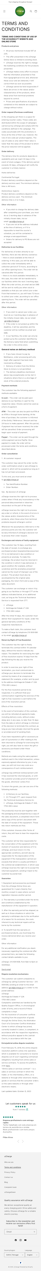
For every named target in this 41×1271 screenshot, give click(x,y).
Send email (6, 969)
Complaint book (10, 1187)
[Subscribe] (34, 1231)
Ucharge (16, 1267)
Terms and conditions (12, 1167)
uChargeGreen (10, 1192)
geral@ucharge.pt (16, 221)
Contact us (8, 1177)
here (8, 1066)
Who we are (8, 1162)
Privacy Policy (9, 1172)
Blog (6, 1182)
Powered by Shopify (26, 1267)
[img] (20, 1106)
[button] (4, 11)
